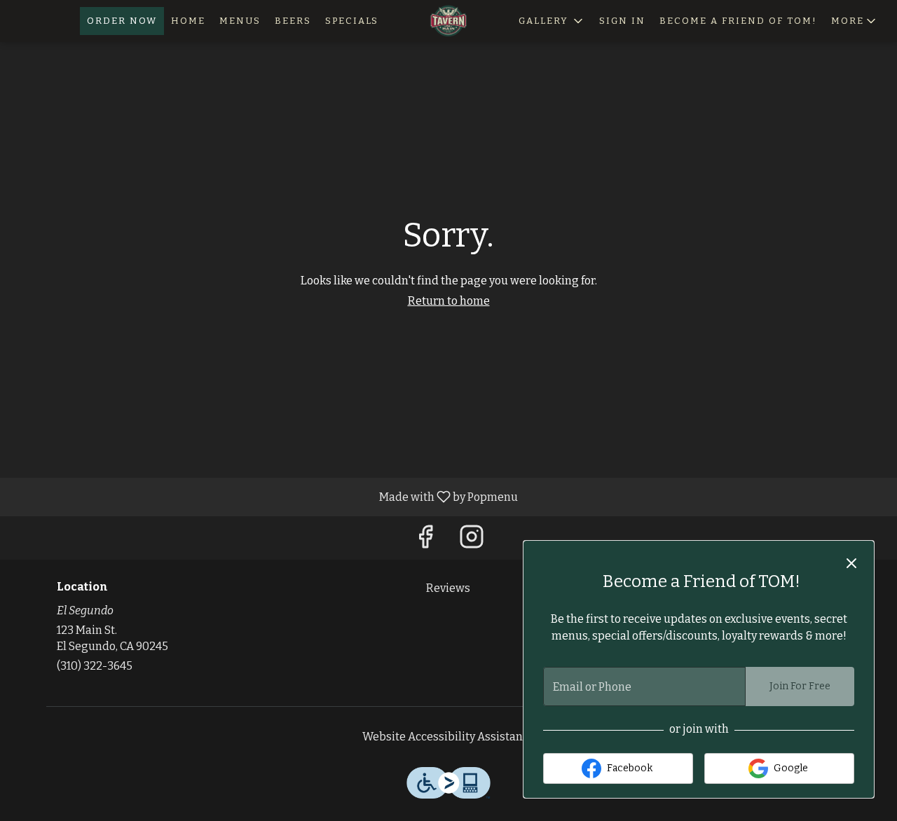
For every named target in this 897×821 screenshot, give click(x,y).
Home (188, 20)
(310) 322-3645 (94, 665)
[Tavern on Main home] (448, 21)
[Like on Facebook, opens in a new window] (425, 541)
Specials (351, 20)
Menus (240, 20)
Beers (293, 20)
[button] (854, 21)
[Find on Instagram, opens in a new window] (471, 541)
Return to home (449, 301)
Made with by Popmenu (264, 496)
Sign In (622, 20)
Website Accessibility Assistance (448, 736)
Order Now (122, 20)
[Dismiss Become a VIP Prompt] (851, 563)
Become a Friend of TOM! (738, 20)
